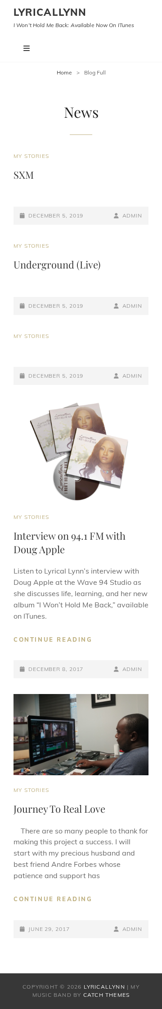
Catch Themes (106, 994)
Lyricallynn (50, 12)
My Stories (31, 156)
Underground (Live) (57, 264)
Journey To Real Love (59, 808)
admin (132, 215)
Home (64, 72)
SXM (24, 174)
